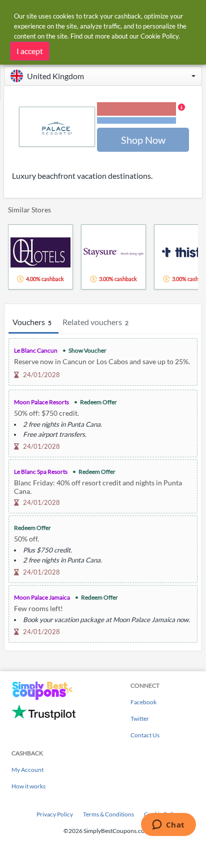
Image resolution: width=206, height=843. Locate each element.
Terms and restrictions (136, 120)
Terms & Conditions (108, 814)
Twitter (139, 718)
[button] (103, 76)
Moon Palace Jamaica (42, 597)
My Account (28, 769)
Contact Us (145, 735)
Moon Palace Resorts (41, 402)
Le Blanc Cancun (36, 350)
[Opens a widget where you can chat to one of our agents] (168, 825)
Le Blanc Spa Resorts (41, 471)
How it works (29, 786)
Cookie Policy (159, 36)
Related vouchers (95, 322)
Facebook (143, 702)
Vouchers (32, 322)
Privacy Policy (54, 814)
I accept (29, 51)
